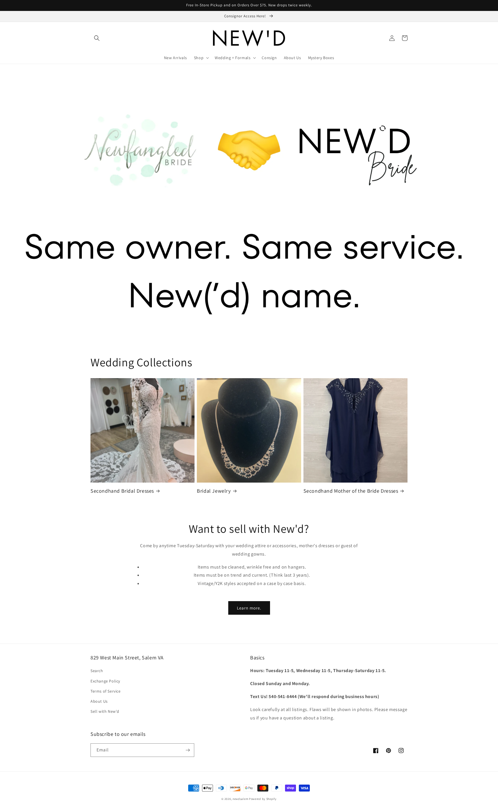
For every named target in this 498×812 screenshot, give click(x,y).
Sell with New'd (104, 711)
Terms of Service (105, 691)
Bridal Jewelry (214, 490)
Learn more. (249, 608)
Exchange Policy (105, 681)
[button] (96, 38)
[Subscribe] (187, 750)
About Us (99, 701)
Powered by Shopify (263, 799)
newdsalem (240, 799)
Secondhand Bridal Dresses (122, 490)
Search (96, 670)
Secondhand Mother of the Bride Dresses (350, 490)
